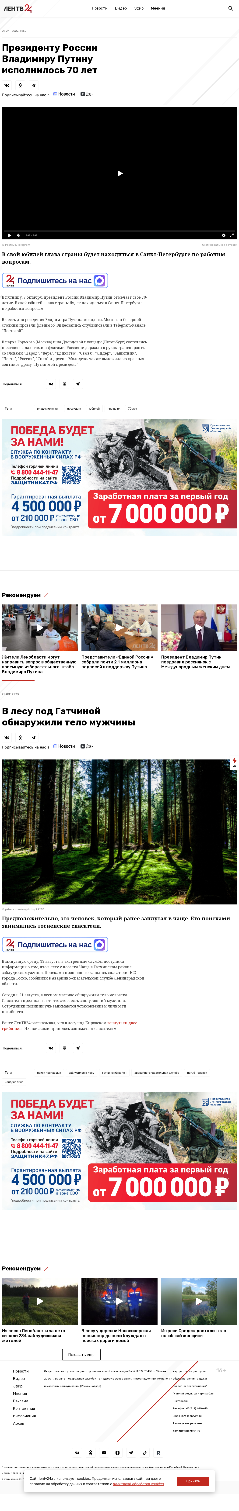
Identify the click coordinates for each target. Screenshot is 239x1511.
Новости (100, 8)
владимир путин (48, 408)
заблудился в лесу (81, 1072)
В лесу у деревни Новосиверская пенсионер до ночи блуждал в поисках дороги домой (116, 1335)
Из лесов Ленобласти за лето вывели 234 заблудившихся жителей (33, 1335)
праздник (114, 408)
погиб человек (197, 1072)
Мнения (158, 8)
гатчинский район (114, 1072)
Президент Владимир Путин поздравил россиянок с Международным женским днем (195, 662)
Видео (121, 8)
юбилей (94, 408)
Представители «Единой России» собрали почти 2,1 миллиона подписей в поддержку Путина (117, 662)
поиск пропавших (49, 1072)
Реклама (20, 1401)
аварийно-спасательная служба (156, 1072)
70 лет (132, 408)
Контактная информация (24, 1412)
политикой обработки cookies (138, 1484)
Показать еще (81, 1354)
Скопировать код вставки (219, 244)
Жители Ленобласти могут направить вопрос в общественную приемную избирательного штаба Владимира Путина (39, 664)
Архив (18, 1423)
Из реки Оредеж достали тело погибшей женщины (193, 1333)
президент (74, 408)
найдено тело (14, 1082)
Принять (193, 1481)
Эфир (139, 8)
